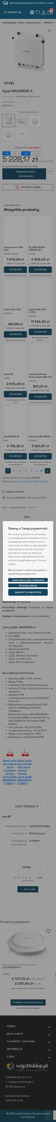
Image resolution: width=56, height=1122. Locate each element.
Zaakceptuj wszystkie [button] (28, 592)
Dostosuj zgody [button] (28, 585)
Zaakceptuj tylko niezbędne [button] (28, 579)
